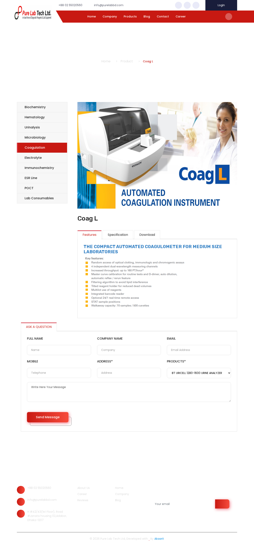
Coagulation (35, 147)
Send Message (48, 417)
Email (171, 338)
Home (91, 16)
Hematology (35, 117)
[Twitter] (187, 5)
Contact (163, 16)
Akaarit (159, 539)
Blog (146, 16)
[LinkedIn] (195, 5)
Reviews (82, 500)
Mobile (32, 361)
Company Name (110, 338)
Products (130, 16)
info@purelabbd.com (42, 500)
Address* (105, 361)
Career (181, 16)
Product (126, 61)
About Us (83, 488)
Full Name (35, 338)
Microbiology (35, 137)
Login (221, 5)
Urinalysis (32, 127)
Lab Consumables (39, 198)
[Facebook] (178, 5)
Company (110, 16)
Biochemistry (35, 107)
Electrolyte (33, 157)
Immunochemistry (39, 168)
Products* (176, 361)
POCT (29, 188)
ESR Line (31, 178)
